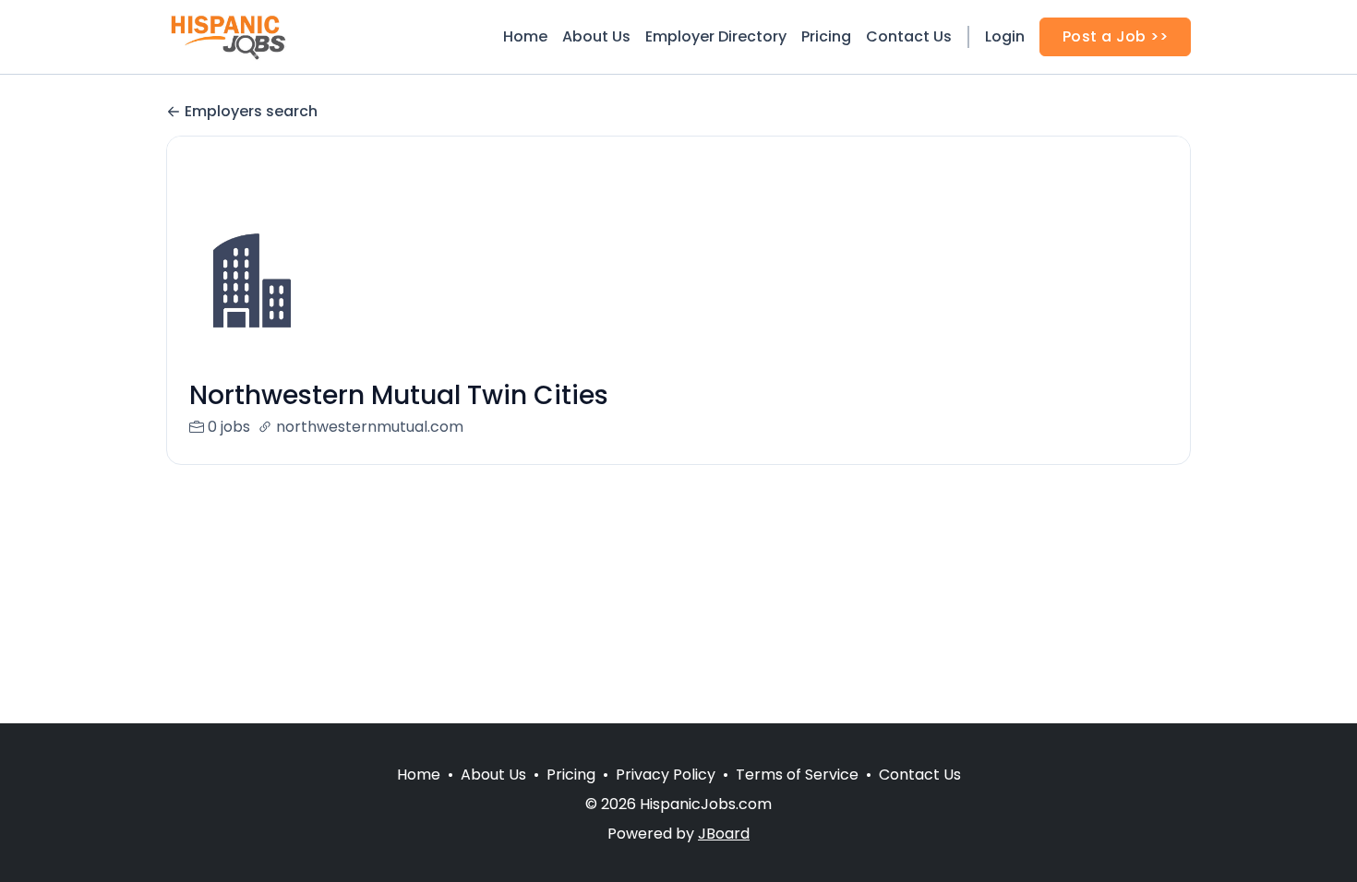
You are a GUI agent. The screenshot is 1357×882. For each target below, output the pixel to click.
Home (525, 36)
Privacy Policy (665, 774)
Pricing (826, 36)
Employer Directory (716, 36)
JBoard (724, 833)
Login (1005, 36)
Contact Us (909, 36)
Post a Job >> (1115, 36)
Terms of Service (797, 774)
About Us (596, 36)
